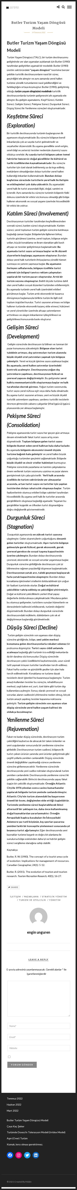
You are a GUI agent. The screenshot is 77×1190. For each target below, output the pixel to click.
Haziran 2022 (14, 1104)
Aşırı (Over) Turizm (17, 1138)
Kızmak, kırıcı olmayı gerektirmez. (25, 1144)
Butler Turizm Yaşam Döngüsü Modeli (27, 1120)
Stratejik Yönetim (54, 896)
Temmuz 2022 (15, 1098)
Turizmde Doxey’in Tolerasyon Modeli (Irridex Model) (36, 1132)
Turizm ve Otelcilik (32, 900)
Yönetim (55, 900)
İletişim (15, 896)
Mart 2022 (12, 1110)
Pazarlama (31, 896)
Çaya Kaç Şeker (15, 1126)
